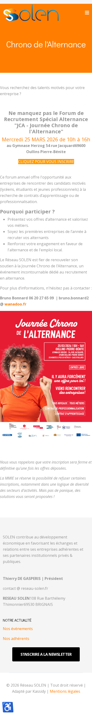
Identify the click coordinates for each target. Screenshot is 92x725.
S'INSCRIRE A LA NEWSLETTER (46, 654)
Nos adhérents (16, 638)
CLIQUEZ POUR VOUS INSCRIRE (46, 161)
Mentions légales (65, 691)
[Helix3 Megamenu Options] (87, 12)
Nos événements (18, 628)
